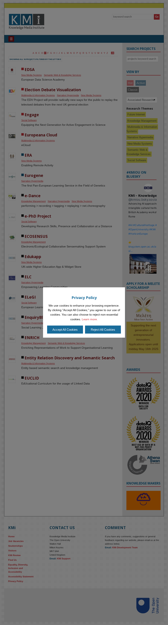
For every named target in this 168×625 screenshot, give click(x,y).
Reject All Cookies (103, 329)
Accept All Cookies (65, 329)
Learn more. (90, 319)
